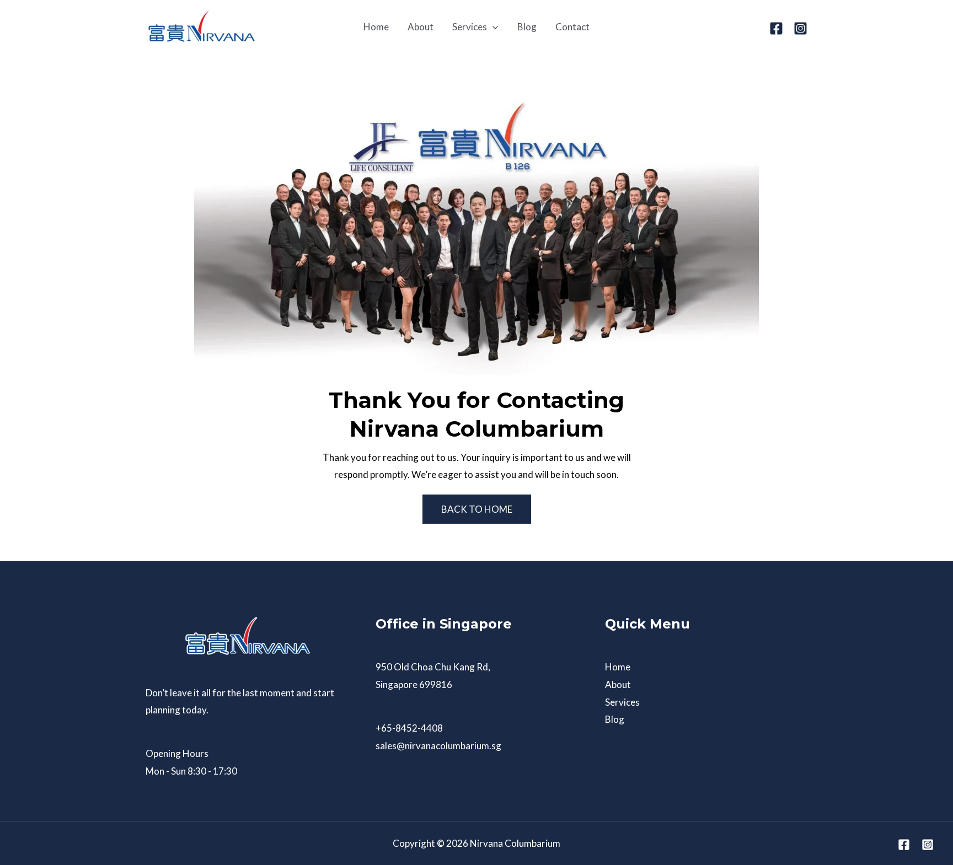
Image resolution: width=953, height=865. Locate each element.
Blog (614, 719)
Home (617, 667)
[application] (492, 27)
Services (622, 702)
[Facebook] (776, 28)
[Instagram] (800, 28)
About (618, 684)
